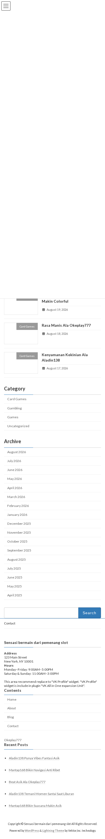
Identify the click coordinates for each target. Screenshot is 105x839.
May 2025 (14, 586)
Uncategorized (18, 426)
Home (11, 699)
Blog (10, 717)
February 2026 (18, 506)
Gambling (14, 408)
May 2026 (14, 479)
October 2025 (17, 542)
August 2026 (16, 452)
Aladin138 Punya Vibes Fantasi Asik (34, 758)
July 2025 (14, 568)
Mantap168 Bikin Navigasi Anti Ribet (34, 770)
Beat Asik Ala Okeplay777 (27, 782)
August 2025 (16, 559)
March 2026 (16, 497)
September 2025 (19, 551)
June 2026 (14, 470)
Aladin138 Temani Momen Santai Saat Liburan (41, 794)
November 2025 (19, 532)
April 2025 (14, 595)
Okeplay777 (13, 740)
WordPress (32, 830)
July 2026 (14, 461)
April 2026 (14, 488)
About (11, 708)
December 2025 (19, 524)
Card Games (16, 399)
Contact (9, 623)
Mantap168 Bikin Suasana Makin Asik (35, 806)
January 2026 (17, 515)
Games (12, 417)
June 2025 (14, 577)
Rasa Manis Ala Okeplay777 (66, 325)
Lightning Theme (53, 830)
